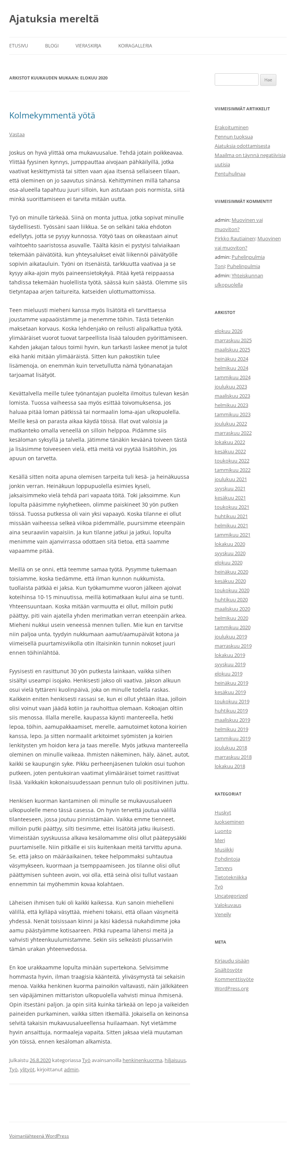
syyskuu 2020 (230, 553)
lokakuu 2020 (230, 543)
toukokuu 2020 (232, 590)
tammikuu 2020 (233, 627)
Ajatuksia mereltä (54, 18)
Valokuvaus (228, 905)
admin (71, 1069)
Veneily (223, 914)
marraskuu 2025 (233, 340)
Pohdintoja (227, 858)
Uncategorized (231, 895)
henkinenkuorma (142, 1060)
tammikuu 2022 (233, 469)
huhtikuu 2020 (231, 599)
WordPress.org (232, 988)
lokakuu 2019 (230, 655)
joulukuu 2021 (231, 479)
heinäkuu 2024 (231, 358)
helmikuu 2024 (231, 368)
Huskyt (223, 812)
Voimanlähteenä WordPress (39, 1136)
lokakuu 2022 (230, 442)
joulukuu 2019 (231, 636)
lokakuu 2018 (230, 766)
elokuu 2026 (228, 331)
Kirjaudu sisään (232, 960)
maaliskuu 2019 (232, 719)
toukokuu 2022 (232, 460)
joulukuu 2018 (231, 747)
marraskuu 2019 (233, 645)
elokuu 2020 (228, 562)
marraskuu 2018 (233, 756)
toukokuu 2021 (232, 506)
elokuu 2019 (228, 673)
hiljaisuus (175, 1060)
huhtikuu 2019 (231, 710)
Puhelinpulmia (248, 256)
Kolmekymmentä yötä (52, 115)
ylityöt (27, 1069)
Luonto (223, 830)
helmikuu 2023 (231, 405)
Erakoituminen (232, 127)
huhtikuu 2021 (231, 516)
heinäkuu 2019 (231, 682)
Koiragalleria (135, 45)
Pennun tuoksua (234, 136)
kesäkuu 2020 (230, 581)
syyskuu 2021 (230, 488)
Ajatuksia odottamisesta (242, 145)
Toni (220, 266)
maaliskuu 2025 (232, 349)
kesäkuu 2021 (230, 497)
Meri (220, 840)
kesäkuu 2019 (230, 692)
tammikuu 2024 (233, 377)
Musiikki (224, 849)
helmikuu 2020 (231, 618)
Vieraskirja (88, 45)
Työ (86, 1060)
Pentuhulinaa (230, 173)
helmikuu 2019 (231, 729)
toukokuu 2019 (232, 701)
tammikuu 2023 (233, 414)
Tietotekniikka (231, 877)
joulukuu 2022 (231, 423)
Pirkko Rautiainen (235, 238)
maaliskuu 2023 (232, 395)
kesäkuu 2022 (230, 451)
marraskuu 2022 (233, 432)
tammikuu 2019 (233, 738)
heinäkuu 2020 (231, 571)
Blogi (52, 45)
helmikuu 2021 (231, 525)
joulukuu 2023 (231, 386)
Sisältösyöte (228, 969)
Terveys (223, 868)
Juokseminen (229, 821)
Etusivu (18, 45)
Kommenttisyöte (234, 979)
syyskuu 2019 (230, 664)
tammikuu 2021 (233, 534)
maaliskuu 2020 (232, 608)
